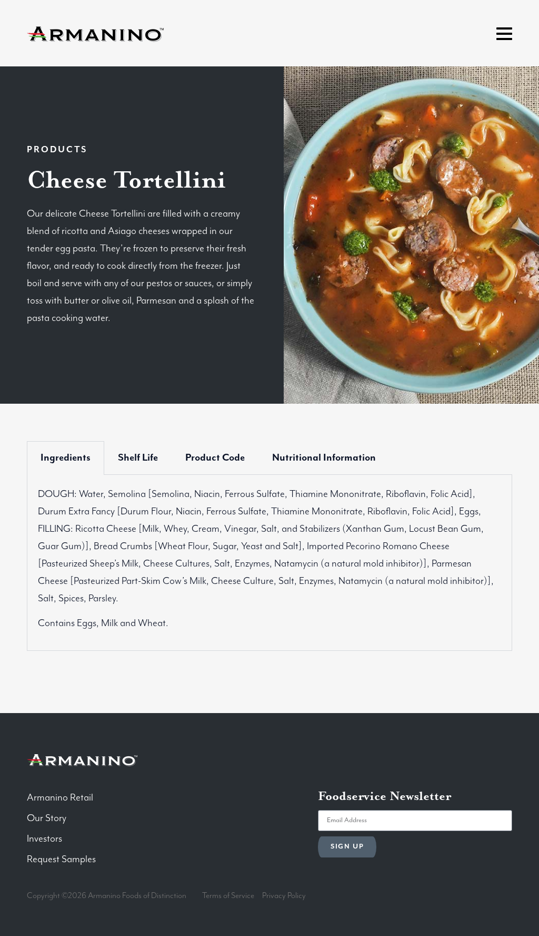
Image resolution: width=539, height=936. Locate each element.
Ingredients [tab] (66, 458)
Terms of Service (228, 896)
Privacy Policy (284, 896)
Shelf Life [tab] (138, 458)
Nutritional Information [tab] (324, 458)
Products (57, 150)
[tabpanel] (269, 563)
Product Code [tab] (215, 458)
